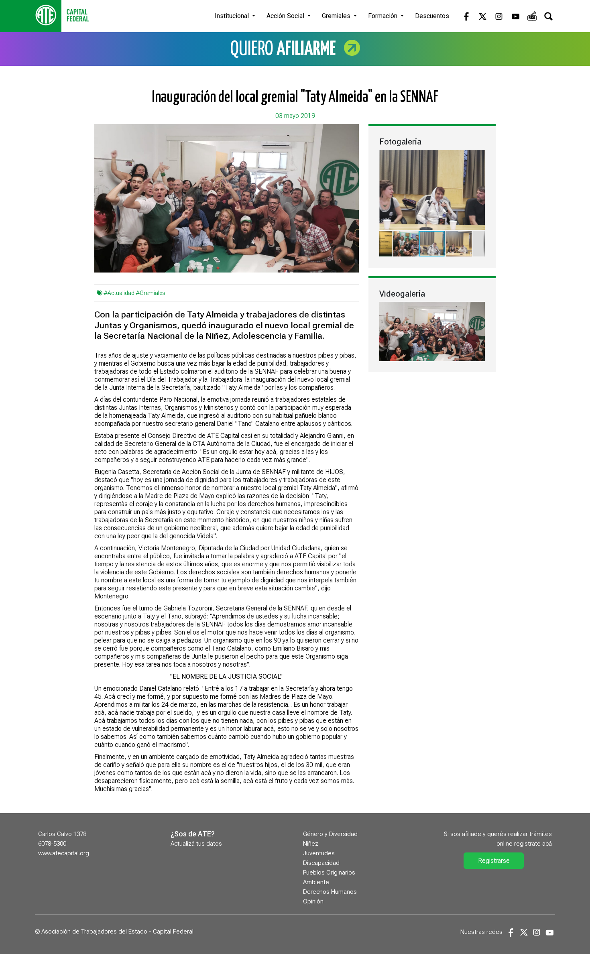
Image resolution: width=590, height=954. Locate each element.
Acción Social (286, 16)
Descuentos (432, 16)
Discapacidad (321, 863)
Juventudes (319, 853)
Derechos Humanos (330, 891)
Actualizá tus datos (196, 843)
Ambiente (316, 882)
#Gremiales (150, 293)
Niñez (310, 843)
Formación (383, 16)
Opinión (313, 901)
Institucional (232, 16)
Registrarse (494, 860)
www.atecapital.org (63, 853)
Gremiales (337, 16)
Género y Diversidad (330, 834)
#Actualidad (119, 293)
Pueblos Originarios (329, 872)
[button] (477, 157)
